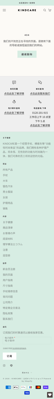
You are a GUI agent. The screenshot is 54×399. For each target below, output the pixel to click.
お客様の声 (9, 233)
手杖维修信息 (10, 291)
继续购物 (27, 54)
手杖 (5, 175)
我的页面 (8, 274)
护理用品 (8, 203)
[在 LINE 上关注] (11, 365)
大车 (5, 180)
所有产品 (8, 169)
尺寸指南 (8, 285)
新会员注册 (9, 269)
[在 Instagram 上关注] (4, 365)
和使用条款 (22, 348)
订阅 (9, 356)
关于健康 (8, 222)
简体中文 (25, 373)
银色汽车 (8, 186)
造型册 (6, 255)
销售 (5, 208)
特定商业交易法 (11, 308)
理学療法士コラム (13, 244)
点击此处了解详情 (14, 93)
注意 (5, 249)
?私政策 (15, 348)
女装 (5, 197)
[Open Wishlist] (50, 395)
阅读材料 (8, 238)
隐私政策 (8, 313)
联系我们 (8, 319)
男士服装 (8, 191)
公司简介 (8, 302)
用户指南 (8, 280)
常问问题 (8, 296)
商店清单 (8, 227)
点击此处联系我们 (40, 93)
